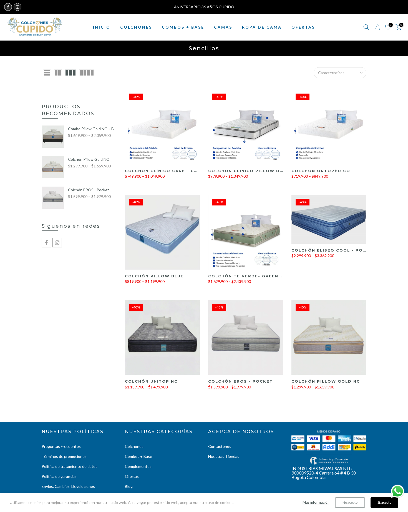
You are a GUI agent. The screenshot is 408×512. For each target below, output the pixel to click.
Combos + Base (138, 456)
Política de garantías (59, 476)
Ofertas (132, 476)
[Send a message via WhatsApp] (397, 491)
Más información (316, 502)
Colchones (134, 446)
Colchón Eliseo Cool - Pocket (333, 250)
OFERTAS (303, 27)
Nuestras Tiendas (223, 456)
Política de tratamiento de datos (69, 466)
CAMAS (223, 27)
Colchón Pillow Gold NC (325, 381)
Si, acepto (384, 502)
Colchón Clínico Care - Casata (167, 171)
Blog (129, 486)
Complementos (138, 466)
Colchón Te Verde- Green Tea (249, 276)
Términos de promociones (64, 456)
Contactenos (219, 446)
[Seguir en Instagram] (17, 7)
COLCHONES (136, 27)
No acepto (349, 502)
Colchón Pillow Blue (154, 276)
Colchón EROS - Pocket (240, 381)
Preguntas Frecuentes (61, 446)
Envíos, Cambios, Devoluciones (68, 486)
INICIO (101, 27)
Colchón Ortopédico (320, 171)
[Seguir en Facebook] (8, 7)
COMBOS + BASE (183, 27)
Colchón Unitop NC (151, 381)
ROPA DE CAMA (262, 27)
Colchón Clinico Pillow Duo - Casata (260, 171)
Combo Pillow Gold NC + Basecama (92, 128)
